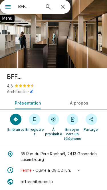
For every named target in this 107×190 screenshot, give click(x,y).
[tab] (27, 102)
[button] (53, 170)
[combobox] (29, 6)
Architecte (17, 91)
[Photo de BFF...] (53, 34)
